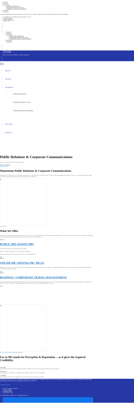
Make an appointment (5, 164)
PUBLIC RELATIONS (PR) (12, 6)
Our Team (5, 3)
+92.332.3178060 (7, 389)
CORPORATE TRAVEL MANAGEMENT (16, 9)
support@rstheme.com (8, 19)
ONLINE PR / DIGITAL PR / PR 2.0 (15, 7)
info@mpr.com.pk (7, 51)
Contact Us (5, 11)
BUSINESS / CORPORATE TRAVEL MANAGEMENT (33, 277)
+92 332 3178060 (7, 52)
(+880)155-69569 (7, 18)
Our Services (6, 4)
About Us (5, 2)
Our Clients (6, 10)
